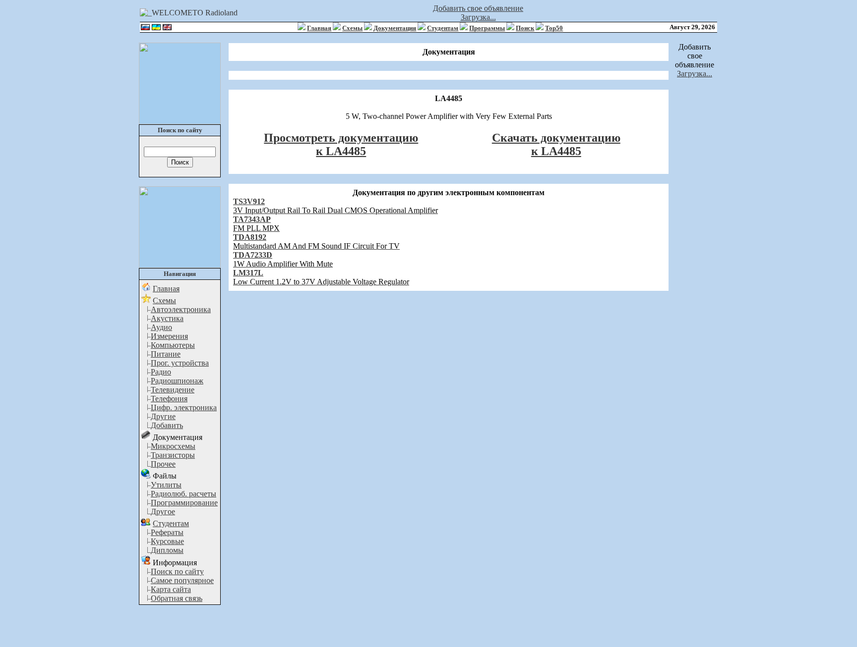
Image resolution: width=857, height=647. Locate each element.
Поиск (525, 28)
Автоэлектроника (181, 309)
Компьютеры (173, 345)
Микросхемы (173, 446)
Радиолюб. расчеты (183, 493)
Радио (161, 372)
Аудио (161, 327)
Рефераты (167, 532)
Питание (166, 354)
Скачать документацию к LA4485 (556, 144)
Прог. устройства (180, 363)
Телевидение (172, 389)
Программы (487, 28)
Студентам (442, 28)
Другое (163, 511)
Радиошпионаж (177, 381)
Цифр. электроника (184, 407)
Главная (319, 28)
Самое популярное (182, 580)
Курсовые (167, 541)
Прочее (163, 464)
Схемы (352, 28)
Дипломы (167, 550)
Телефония (169, 398)
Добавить (167, 425)
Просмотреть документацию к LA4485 (341, 144)
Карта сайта (171, 589)
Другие (163, 416)
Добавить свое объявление (478, 8)
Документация (394, 28)
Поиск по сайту (177, 571)
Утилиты (166, 485)
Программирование (184, 502)
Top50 (554, 28)
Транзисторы (173, 455)
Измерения (169, 336)
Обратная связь (176, 598)
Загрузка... (478, 17)
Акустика (167, 318)
